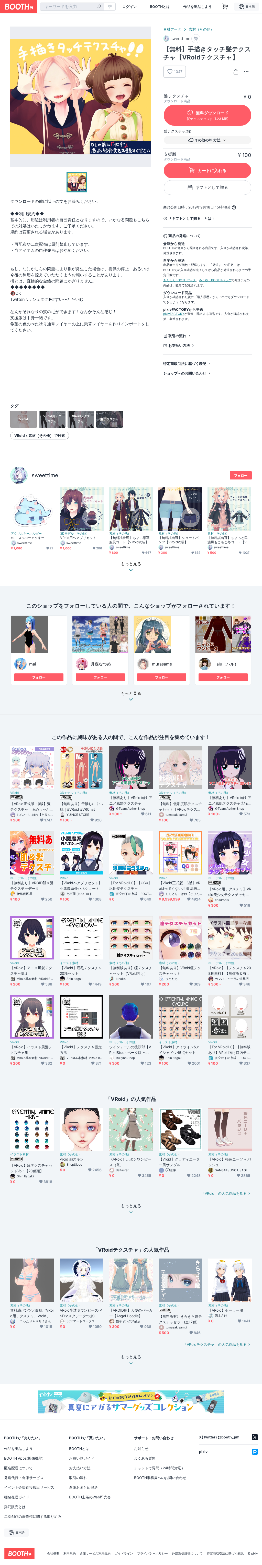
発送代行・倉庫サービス (23, 1477)
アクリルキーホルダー (26, 533)
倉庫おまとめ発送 (83, 1487)
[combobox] (72, 7)
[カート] (195, 38)
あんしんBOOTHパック (179, 280)
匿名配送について (18, 1468)
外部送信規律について (187, 1553)
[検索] (99, 6)
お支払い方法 (179, 345)
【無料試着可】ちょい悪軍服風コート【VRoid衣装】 (129, 540)
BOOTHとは (160, 6)
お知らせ (141, 1448)
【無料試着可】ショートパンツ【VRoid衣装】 (178, 540)
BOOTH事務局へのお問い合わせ (160, 1477)
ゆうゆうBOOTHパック (215, 280)
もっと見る (131, 693)
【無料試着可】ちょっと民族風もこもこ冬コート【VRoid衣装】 (229, 540)
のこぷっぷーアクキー (28, 538)
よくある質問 (145, 1458)
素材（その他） (201, 29)
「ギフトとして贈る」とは (189, 218)
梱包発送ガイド (16, 1497)
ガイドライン (124, 1553)
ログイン (129, 6)
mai (32, 664)
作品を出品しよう (197, 6)
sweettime (45, 475)
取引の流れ (177, 336)
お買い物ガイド (81, 1458)
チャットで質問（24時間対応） (159, 1468)
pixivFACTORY (173, 314)
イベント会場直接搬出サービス (29, 1487)
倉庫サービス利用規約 (95, 1553)
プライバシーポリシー (152, 1553)
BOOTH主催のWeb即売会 (90, 1497)
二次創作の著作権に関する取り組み (32, 1516)
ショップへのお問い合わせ (184, 373)
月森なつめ (101, 664)
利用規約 (69, 1553)
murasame (162, 664)
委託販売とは (15, 1507)
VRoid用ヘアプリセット (78, 538)
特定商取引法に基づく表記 (184, 363)
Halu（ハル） (225, 664)
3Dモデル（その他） (74, 533)
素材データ (172, 29)
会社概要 (53, 1553)
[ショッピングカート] (225, 6)
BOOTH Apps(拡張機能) (23, 1458)
